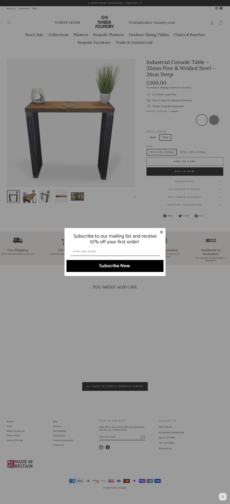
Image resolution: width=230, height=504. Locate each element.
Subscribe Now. (115, 266)
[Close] (161, 232)
